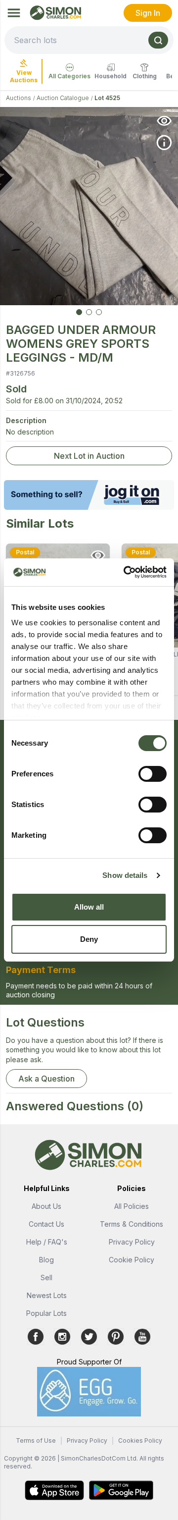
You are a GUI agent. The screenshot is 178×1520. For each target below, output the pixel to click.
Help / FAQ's (46, 1242)
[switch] (152, 774)
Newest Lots (47, 1295)
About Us (46, 1206)
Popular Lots (46, 1313)
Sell (46, 1277)
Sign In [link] (147, 13)
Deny (89, 939)
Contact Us (46, 1224)
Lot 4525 (107, 98)
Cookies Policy (140, 1440)
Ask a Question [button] (46, 1079)
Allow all (89, 907)
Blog (46, 1259)
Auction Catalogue (63, 98)
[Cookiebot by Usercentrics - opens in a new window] (126, 572)
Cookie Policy (131, 1259)
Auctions (18, 98)
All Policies (131, 1206)
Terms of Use (36, 1440)
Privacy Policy (132, 1242)
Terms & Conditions (131, 1224)
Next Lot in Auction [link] (89, 456)
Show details (124, 875)
